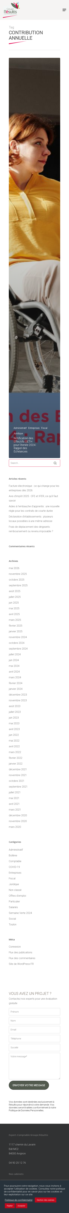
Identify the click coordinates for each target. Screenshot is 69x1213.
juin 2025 (14, 602)
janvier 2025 (15, 631)
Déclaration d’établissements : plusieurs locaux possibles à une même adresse (31, 519)
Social (12, 918)
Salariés (13, 907)
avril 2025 (14, 614)
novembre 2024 (18, 637)
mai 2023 (14, 723)
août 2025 (14, 591)
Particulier (14, 901)
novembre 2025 (18, 573)
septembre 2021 (18, 786)
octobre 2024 (16, 642)
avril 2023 (14, 729)
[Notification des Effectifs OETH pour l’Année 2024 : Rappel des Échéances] (34, 258)
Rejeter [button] (10, 1206)
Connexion (15, 946)
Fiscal (44, 428)
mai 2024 (14, 665)
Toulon (12, 924)
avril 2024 (14, 671)
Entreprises (34, 428)
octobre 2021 (16, 780)
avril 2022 (14, 746)
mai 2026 (14, 568)
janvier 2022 (15, 763)
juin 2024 (14, 660)
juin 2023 (14, 717)
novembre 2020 (18, 821)
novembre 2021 (18, 775)
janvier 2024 (15, 688)
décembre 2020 (18, 815)
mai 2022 (14, 740)
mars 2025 (15, 619)
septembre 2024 (18, 648)
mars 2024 (15, 677)
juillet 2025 (15, 596)
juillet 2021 (15, 792)
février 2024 (15, 683)
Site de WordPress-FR (21, 963)
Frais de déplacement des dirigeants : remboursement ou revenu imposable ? (31, 529)
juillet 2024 (15, 654)
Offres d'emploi (17, 895)
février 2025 (15, 625)
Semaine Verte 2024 (20, 913)
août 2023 (14, 706)
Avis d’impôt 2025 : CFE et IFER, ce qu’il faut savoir (33, 498)
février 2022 (15, 757)
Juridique (18, 433)
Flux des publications (20, 952)
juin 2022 (14, 734)
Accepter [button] (21, 1206)
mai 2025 (14, 608)
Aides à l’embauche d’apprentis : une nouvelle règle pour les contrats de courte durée (34, 508)
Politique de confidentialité (18, 1200)
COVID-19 (14, 867)
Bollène (13, 855)
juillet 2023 (15, 711)
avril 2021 (14, 803)
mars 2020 (15, 826)
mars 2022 (15, 752)
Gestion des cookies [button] (45, 1200)
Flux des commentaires (22, 958)
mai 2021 (14, 798)
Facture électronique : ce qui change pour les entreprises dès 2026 (34, 488)
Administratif (20, 428)
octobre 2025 (16, 579)
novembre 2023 (18, 700)
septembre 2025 (18, 585)
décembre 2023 (18, 694)
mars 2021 (15, 809)
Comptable (15, 861)
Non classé (15, 890)
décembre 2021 (18, 769)
